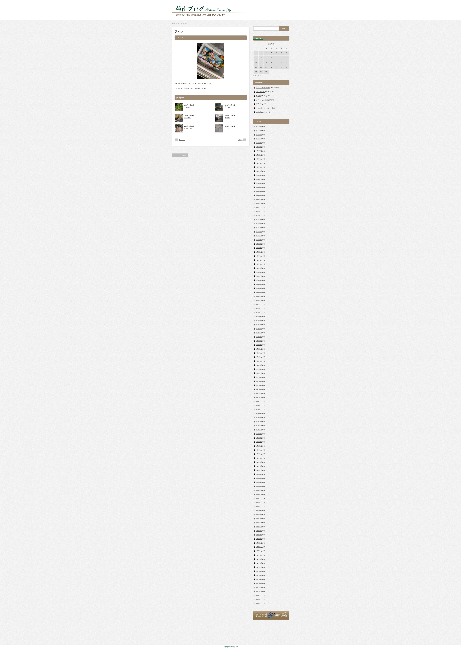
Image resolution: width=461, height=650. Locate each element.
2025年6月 (259, 183)
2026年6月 (259, 134)
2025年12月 (259, 159)
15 (256, 62)
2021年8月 (259, 369)
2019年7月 (259, 470)
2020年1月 (259, 446)
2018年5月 (259, 526)
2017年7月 (259, 567)
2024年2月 (259, 248)
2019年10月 (259, 458)
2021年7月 (259, 373)
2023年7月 (259, 276)
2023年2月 (259, 296)
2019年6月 (259, 474)
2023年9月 (259, 268)
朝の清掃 (258, 112)
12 (276, 57)
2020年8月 (259, 417)
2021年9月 (259, 365)
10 (266, 57)
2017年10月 (259, 555)
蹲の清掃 (258, 96)
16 (261, 62)
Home (173, 23)
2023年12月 (259, 256)
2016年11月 (259, 599)
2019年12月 (259, 450)
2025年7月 (259, 179)
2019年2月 (259, 490)
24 (266, 67)
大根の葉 (187, 107)
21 (286, 62)
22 (256, 67)
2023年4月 (259, 288)
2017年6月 (259, 571)
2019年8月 (259, 466)
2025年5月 (259, 187)
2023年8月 (259, 272)
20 (281, 62)
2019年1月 (259, 494)
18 (271, 62)
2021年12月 (259, 353)
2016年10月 (259, 603)
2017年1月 (259, 591)
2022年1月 (259, 349)
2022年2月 (259, 345)
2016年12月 (259, 595)
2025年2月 (259, 199)
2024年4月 (259, 240)
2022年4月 (259, 337)
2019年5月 (259, 478)
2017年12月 (259, 547)
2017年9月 (259, 559)
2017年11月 (259, 551)
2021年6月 (259, 377)
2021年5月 (259, 381)
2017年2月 (259, 587)
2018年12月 (259, 498)
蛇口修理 (227, 117)
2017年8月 (259, 563)
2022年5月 (259, 332)
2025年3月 (259, 195)
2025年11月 (259, 163)
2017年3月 (259, 583)
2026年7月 (259, 130)
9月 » (259, 75)
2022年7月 (259, 324)
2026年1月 (259, 155)
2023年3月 (259, 292)
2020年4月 (259, 434)
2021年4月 (259, 385)
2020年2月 (259, 442)
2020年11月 (259, 405)
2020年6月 (259, 425)
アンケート (182, 140)
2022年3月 (259, 341)
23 (261, 67)
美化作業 (227, 107)
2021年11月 (259, 357)
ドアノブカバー (260, 92)
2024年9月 (259, 219)
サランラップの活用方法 (263, 87)
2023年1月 (259, 300)
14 (286, 57)
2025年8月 (259, 175)
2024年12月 (259, 207)
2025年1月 (259, 203)
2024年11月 (259, 211)
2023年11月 (259, 260)
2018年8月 (259, 514)
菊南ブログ (234, 647)
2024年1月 (259, 252)
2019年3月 (259, 486)
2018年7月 (259, 518)
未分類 (180, 23)
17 (266, 62)
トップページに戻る (180, 155)
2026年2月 (259, 151)
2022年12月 (259, 304)
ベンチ (227, 128)
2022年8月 (259, 320)
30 (261, 72)
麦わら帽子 (187, 117)
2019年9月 (259, 462)
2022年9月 (259, 316)
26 (276, 67)
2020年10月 (259, 409)
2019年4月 (259, 482)
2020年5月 (259, 429)
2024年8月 (259, 223)
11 (271, 57)
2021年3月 (259, 389)
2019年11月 (259, 454)
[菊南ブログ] (209, 17)
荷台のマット (188, 128)
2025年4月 (259, 191)
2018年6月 (259, 522)
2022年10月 (259, 312)
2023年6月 (259, 280)
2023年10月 (259, 264)
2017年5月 (259, 575)
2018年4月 (259, 531)
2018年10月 (259, 506)
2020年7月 (259, 421)
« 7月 (254, 75)
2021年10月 (259, 361)
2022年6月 (259, 328)
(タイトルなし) (260, 100)
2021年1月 (259, 397)
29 (256, 72)
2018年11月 (259, 502)
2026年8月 (259, 126)
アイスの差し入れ (261, 108)
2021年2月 (259, 393)
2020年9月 (259, 413)
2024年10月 (259, 215)
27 (281, 67)
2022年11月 (259, 308)
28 (286, 67)
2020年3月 (259, 438)
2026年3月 (259, 147)
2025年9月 (259, 171)
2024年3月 (259, 244)
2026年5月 (259, 138)
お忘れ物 (240, 140)
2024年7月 (259, 227)
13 (281, 57)
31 (266, 72)
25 (271, 67)
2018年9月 (259, 510)
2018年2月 (259, 539)
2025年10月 (259, 167)
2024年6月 (259, 231)
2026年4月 (259, 143)
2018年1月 (259, 543)
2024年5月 (259, 235)
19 (276, 62)
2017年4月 (259, 579)
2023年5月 (259, 284)
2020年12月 (259, 401)
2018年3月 (259, 534)
